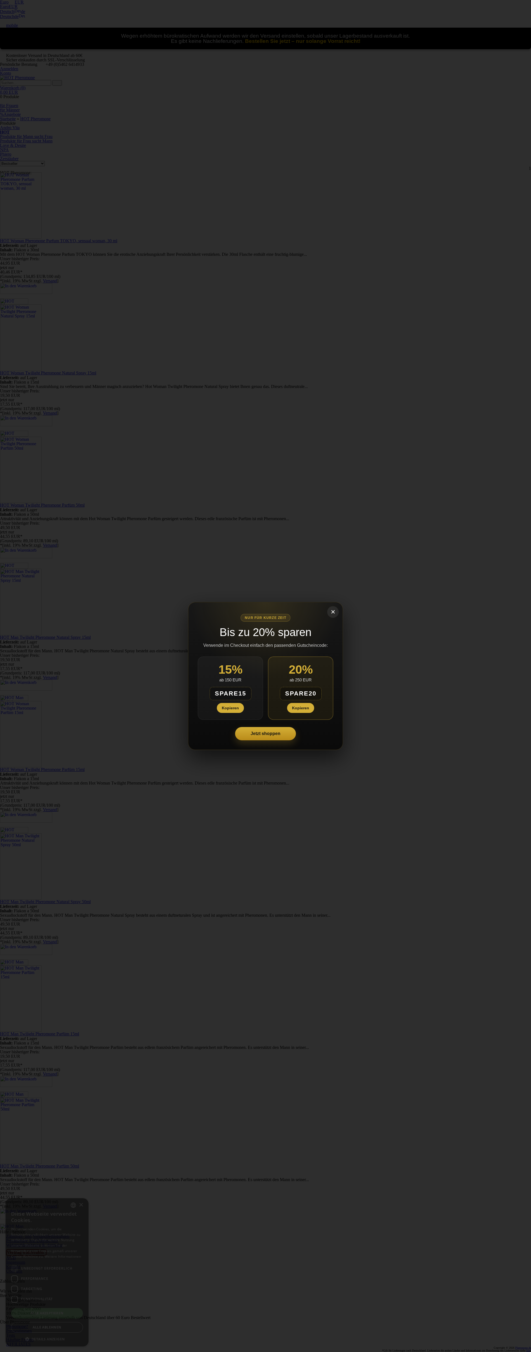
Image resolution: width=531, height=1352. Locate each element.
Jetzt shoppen (265, 733)
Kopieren (230, 708)
